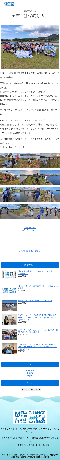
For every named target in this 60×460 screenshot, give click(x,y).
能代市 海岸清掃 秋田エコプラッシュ (35, 301)
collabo (30, 370)
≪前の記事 (23, 251)
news (30, 373)
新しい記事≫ (34, 251)
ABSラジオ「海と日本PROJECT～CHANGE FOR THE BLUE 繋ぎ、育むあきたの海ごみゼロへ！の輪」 (37, 317)
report (35, 230)
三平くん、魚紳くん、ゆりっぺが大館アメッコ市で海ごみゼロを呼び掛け (38, 331)
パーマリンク (30, 227)
